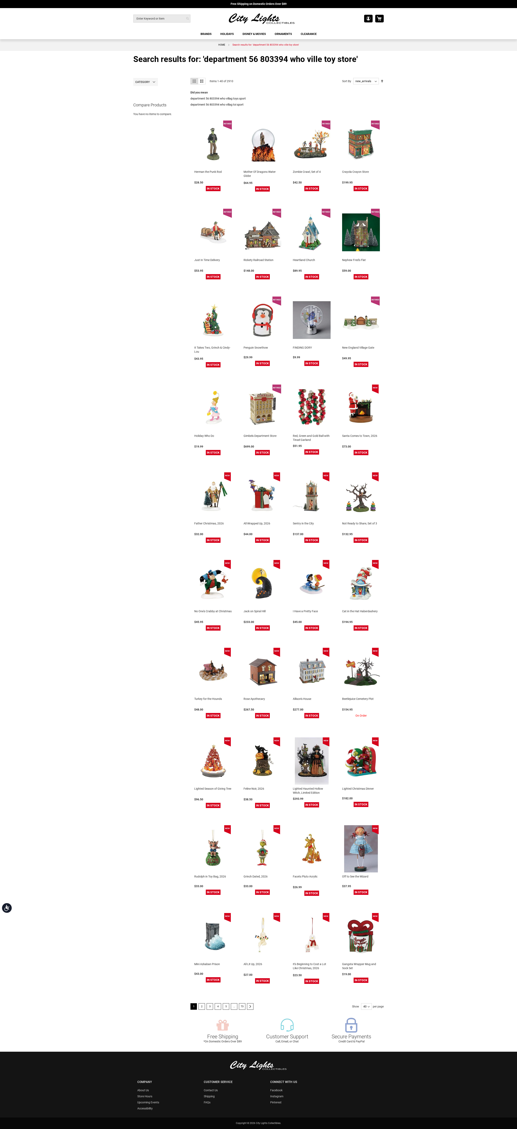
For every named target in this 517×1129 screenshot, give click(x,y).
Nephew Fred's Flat (354, 260)
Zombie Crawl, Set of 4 (307, 171)
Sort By (346, 81)
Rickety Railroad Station (258, 260)
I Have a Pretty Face (305, 611)
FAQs (207, 1102)
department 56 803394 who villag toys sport (218, 98)
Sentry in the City (303, 523)
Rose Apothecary (254, 698)
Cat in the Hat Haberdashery (360, 611)
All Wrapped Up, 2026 (257, 523)
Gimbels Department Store (260, 435)
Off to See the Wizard (355, 876)
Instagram (276, 1096)
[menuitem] (206, 34)
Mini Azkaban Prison (207, 964)
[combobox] (161, 19)
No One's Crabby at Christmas (213, 611)
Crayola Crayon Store (355, 171)
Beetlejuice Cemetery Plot (358, 698)
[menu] (258, 34)
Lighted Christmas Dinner (358, 788)
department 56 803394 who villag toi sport (217, 104)
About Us (143, 1090)
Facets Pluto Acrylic (305, 876)
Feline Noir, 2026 (254, 788)
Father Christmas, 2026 (209, 523)
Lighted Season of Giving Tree (212, 788)
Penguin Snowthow (256, 347)
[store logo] (262, 18)
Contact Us (211, 1090)
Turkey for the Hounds (208, 698)
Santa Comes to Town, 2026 (359, 435)
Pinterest (276, 1102)
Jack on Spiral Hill (255, 611)
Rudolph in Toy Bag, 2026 (210, 876)
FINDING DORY (302, 347)
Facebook (276, 1090)
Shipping (209, 1096)
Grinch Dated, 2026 (256, 876)
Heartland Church (304, 260)
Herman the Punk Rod (208, 171)
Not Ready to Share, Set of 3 (359, 523)
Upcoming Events (148, 1102)
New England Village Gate (358, 347)
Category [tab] (142, 82)
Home (221, 44)
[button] (368, 18)
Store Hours (144, 1096)
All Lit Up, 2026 (253, 964)
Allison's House (302, 698)
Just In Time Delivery (207, 260)
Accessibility (145, 1108)
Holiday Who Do (204, 435)
